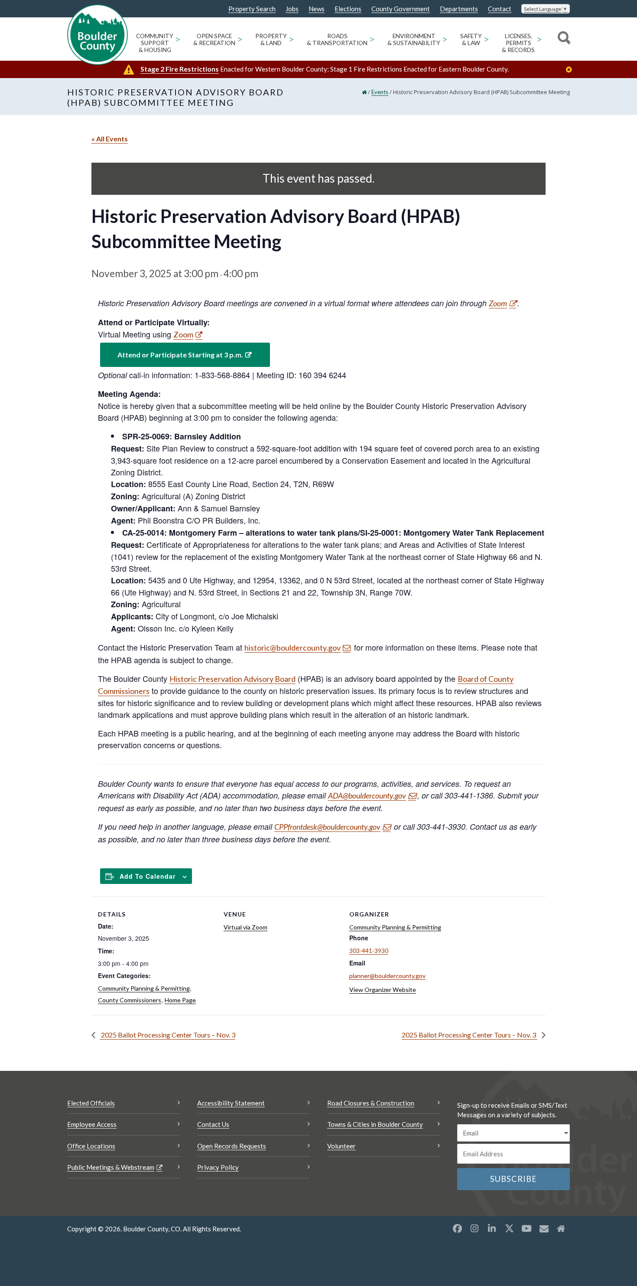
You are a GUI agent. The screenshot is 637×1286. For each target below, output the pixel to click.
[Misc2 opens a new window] (561, 1228)
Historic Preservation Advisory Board (232, 679)
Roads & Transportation (337, 39)
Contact (499, 9)
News (317, 9)
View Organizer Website (382, 989)
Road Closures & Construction (370, 1103)
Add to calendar (148, 876)
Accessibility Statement (231, 1103)
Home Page (180, 1000)
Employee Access (92, 1124)
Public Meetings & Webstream (110, 1167)
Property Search (252, 9)
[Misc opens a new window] (543, 1228)
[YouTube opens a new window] (526, 1228)
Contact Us (213, 1124)
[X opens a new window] (509, 1228)
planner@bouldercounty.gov (387, 975)
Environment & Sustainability (413, 39)
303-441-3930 (368, 950)
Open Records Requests (231, 1146)
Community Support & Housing (154, 43)
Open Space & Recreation (214, 39)
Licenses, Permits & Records (518, 43)
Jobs (292, 9)
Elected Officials (91, 1103)
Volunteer (341, 1146)
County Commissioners (129, 1000)
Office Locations (91, 1146)
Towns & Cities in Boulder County (375, 1124)
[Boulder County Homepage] (97, 34)
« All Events (109, 138)
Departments (459, 9)
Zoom (498, 303)
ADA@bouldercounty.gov (367, 795)
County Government (400, 9)
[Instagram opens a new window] (474, 1228)
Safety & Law (471, 39)
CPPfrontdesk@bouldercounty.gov (327, 826)
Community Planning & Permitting (144, 988)
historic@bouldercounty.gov (292, 647)
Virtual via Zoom (245, 927)
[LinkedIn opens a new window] (491, 1228)
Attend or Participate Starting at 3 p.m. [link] (180, 354)
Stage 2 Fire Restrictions (179, 69)
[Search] (563, 39)
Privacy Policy (218, 1167)
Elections (348, 9)
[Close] (571, 69)
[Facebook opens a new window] (457, 1228)
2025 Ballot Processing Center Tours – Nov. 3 (167, 1035)
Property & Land (271, 39)
